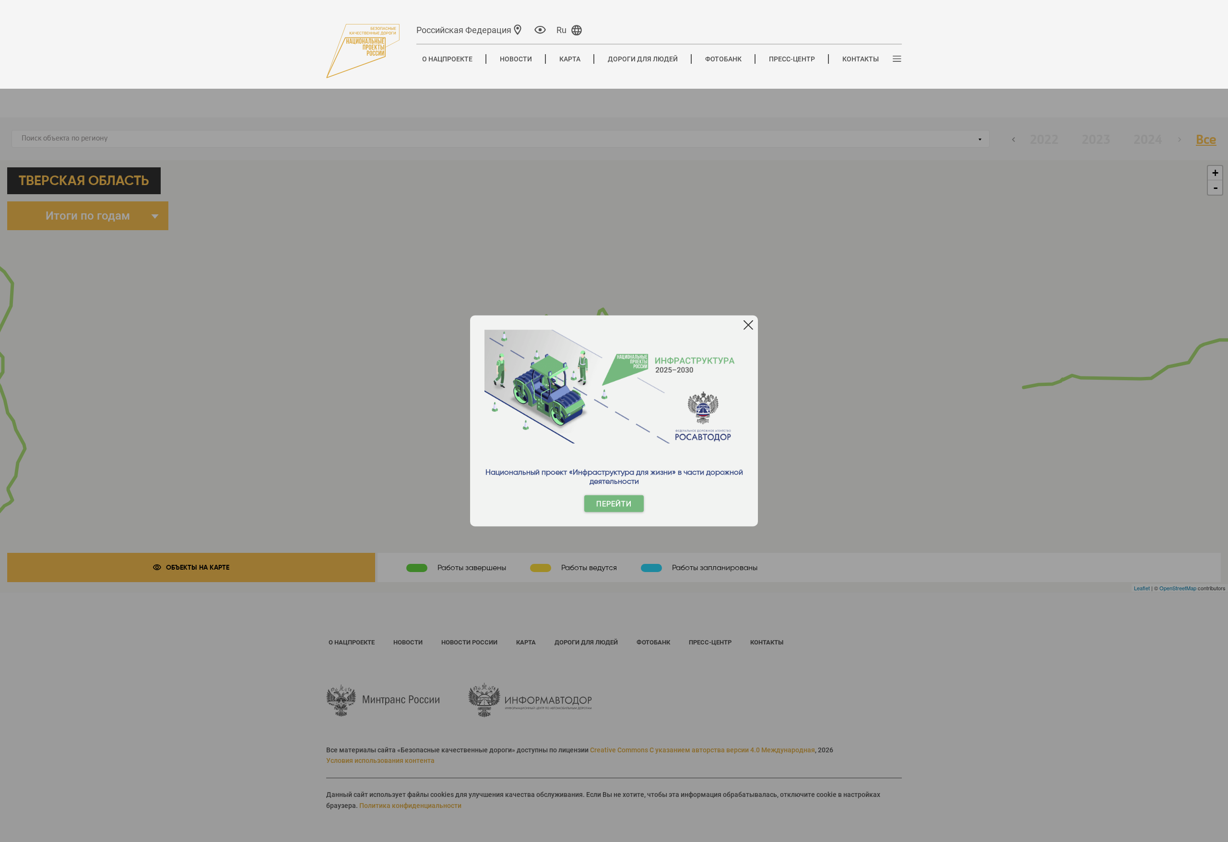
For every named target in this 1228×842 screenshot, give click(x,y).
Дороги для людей (643, 59)
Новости (516, 59)
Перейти (614, 503)
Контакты (860, 59)
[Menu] (897, 59)
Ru (561, 30)
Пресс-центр (792, 59)
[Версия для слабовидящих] (540, 29)
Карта (569, 59)
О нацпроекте (447, 59)
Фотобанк (723, 59)
